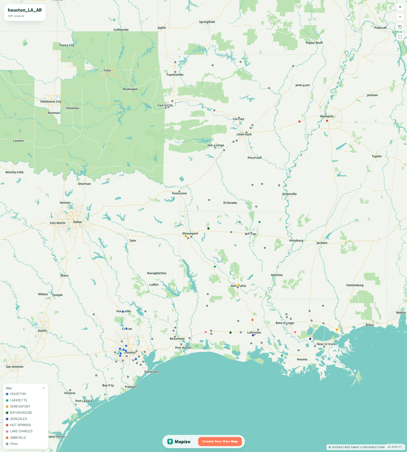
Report (397, 446)
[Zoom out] (400, 17)
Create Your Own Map (220, 441)
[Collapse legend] (43, 388)
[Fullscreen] (400, 37)
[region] (203, 226)
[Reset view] (400, 27)
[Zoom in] (400, 7)
